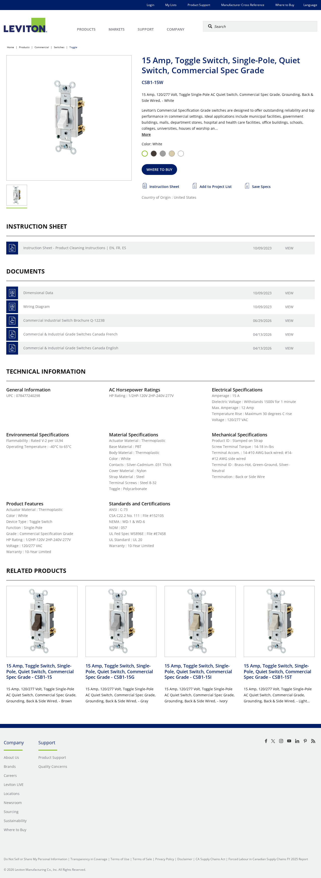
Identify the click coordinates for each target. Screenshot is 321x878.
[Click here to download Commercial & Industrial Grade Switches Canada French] (12, 334)
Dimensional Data (38, 292)
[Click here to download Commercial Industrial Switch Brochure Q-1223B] (12, 320)
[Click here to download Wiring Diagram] (12, 306)
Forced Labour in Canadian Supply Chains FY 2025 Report (268, 859)
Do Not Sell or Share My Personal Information (35, 859)
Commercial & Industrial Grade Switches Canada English (70, 348)
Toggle (73, 47)
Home (10, 47)
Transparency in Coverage (88, 859)
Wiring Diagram (36, 306)
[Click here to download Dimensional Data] (12, 293)
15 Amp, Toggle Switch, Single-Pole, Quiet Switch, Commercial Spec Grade (40, 671)
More (146, 134)
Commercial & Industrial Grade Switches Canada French (70, 334)
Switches (59, 47)
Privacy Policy (164, 859)
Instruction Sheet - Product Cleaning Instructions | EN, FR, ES (74, 247)
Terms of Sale (142, 859)
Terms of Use (120, 859)
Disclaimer (184, 859)
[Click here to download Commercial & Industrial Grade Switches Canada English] (12, 348)
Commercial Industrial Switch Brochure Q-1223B (64, 320)
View (289, 248)
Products (24, 47)
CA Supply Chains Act (210, 859)
